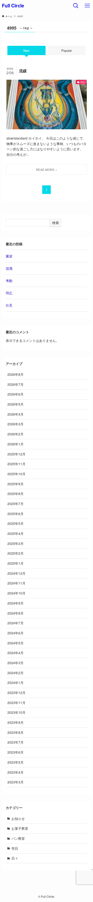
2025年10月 (16, 473)
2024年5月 (15, 643)
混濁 (9, 268)
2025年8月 (15, 493)
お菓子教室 (19, 828)
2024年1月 (15, 682)
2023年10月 (16, 712)
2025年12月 (16, 454)
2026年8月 (15, 374)
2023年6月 (15, 752)
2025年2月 (15, 553)
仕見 (9, 305)
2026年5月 (15, 404)
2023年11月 (16, 702)
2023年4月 (15, 772)
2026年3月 (15, 424)
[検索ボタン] (76, 5)
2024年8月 (15, 613)
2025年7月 (15, 503)
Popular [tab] (66, 50)
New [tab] (26, 50)
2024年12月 (16, 573)
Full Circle (13, 5)
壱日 (14, 848)
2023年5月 (15, 762)
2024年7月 (15, 622)
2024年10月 (16, 593)
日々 (14, 858)
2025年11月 (16, 463)
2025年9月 (15, 483)
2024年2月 (15, 672)
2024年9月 (15, 603)
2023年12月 (16, 692)
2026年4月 (15, 414)
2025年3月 (15, 543)
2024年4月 (15, 652)
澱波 (9, 256)
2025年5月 (15, 523)
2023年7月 (15, 742)
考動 (9, 280)
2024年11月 (16, 583)
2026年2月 (15, 434)
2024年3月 (15, 662)
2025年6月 (15, 513)
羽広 (9, 293)
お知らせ (18, 818)
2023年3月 (15, 782)
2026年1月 (15, 444)
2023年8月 (15, 732)
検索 (55, 222)
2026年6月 (15, 394)
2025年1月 (15, 563)
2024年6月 (15, 633)
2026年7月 (15, 384)
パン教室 (18, 838)
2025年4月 (15, 533)
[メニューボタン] (87, 5)
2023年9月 (15, 722)
